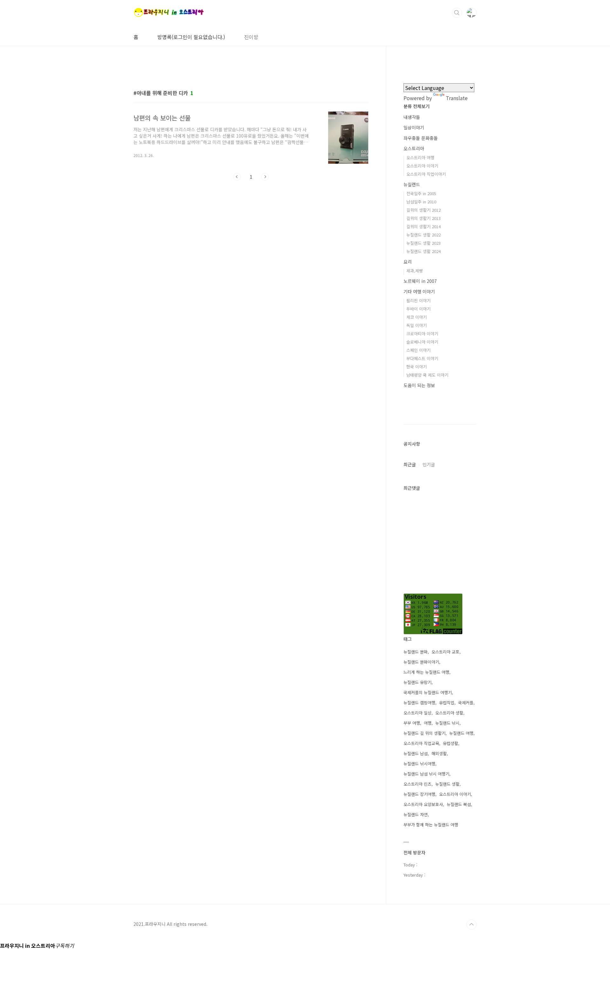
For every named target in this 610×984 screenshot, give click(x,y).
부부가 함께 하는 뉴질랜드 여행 (430, 825)
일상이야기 (413, 127)
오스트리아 (413, 148)
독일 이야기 (416, 325)
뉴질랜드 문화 (415, 652)
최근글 (409, 464)
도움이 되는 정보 (419, 385)
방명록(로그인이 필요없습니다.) (191, 37)
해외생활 (439, 753)
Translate (457, 98)
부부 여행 (411, 723)
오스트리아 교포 (445, 652)
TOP (471, 924)
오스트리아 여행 (420, 157)
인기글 (429, 464)
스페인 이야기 (418, 350)
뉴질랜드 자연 (415, 814)
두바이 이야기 (418, 309)
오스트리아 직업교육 (421, 743)
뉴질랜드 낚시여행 (419, 764)
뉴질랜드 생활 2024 (423, 251)
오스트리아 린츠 (417, 784)
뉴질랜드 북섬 (459, 804)
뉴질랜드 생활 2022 (423, 235)
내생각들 (411, 117)
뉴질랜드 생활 (447, 784)
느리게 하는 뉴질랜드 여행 (426, 672)
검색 (457, 12)
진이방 (251, 37)
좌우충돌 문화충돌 (420, 138)
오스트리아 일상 (417, 713)
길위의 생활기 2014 (423, 226)
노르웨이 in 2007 (420, 281)
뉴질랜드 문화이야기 (421, 662)
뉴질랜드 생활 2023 (423, 243)
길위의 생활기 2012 (423, 210)
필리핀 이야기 (418, 300)
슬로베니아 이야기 (422, 342)
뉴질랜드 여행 (461, 733)
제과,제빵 (414, 271)
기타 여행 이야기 (419, 291)
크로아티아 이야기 (422, 334)
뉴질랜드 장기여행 (419, 794)
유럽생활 (450, 743)
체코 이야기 (416, 317)
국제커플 (465, 703)
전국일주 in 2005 (421, 193)
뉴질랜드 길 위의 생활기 (424, 733)
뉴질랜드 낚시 (447, 723)
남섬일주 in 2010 (421, 202)
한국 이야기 (416, 367)
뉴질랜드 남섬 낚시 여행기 (426, 774)
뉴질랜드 (411, 184)
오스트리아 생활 (449, 713)
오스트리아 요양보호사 (423, 804)
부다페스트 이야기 (422, 358)
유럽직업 (446, 703)
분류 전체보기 (416, 106)
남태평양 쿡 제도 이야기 (427, 375)
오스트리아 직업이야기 (426, 174)
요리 (407, 261)
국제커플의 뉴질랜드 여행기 (427, 692)
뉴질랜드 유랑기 (417, 682)
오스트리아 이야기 (422, 166)
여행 (427, 723)
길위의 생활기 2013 (423, 218)
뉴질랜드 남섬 (415, 753)
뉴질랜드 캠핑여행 (419, 703)
